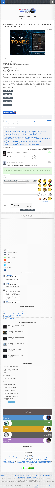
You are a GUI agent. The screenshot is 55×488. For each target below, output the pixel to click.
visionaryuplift (35, 461)
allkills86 (30, 459)
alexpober (12, 462)
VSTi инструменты (11, 249)
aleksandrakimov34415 (32, 462)
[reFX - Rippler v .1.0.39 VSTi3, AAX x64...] (5, 358)
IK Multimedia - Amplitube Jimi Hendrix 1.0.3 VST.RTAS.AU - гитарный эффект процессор (25, 131)
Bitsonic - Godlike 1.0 (10, 398)
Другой (7, 399)
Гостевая (9, 264)
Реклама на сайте (32, 477)
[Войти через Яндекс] (29, 216)
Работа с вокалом (11, 254)
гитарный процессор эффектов (31, 121)
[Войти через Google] (31, 216)
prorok (12, 459)
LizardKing (10, 152)
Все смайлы (45, 201)
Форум (8, 269)
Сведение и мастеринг (20, 22)
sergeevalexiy (28, 464)
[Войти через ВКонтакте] (23, 216)
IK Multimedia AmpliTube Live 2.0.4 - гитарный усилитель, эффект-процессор (22, 133)
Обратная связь (49, 475)
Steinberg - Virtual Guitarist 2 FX (11, 135)
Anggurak (5, 461)
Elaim (19, 121)
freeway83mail (16, 457)
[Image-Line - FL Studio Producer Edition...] (5, 340)
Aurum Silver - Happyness (9, 318)
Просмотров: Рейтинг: (16, 326)
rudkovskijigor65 (45, 457)
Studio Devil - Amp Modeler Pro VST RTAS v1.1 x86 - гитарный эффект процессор (23, 141)
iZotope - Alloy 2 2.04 (10, 377)
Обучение (9, 262)
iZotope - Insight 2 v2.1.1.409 (12, 369)
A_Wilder (23, 461)
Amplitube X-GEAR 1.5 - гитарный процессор (14, 143)
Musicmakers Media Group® (43, 486)
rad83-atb (10, 457)
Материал (25, 152)
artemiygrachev (17, 459)
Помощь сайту (22, 477)
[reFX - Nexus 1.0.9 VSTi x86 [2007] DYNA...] (5, 346)
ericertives (23, 457)
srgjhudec (49, 461)
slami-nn (6, 457)
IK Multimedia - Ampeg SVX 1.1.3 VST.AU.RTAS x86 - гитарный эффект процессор (23, 130)
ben (50, 457)
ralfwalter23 (7, 462)
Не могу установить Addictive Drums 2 (11, 313)
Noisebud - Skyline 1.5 (10, 378)
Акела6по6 (28, 461)
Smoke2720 (35, 464)
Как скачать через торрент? (23, 117)
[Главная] (27, 13)
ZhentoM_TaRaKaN (36, 457)
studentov (18, 461)
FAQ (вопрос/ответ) (36, 117)
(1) (22, 313)
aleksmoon (7, 459)
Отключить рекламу (16, 475)
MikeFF (24, 462)
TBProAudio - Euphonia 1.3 (11, 396)
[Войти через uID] (21, 216)
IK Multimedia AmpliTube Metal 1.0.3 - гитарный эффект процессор (20, 134)
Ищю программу (7, 309)
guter (48, 459)
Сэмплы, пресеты (11, 257)
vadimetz (37, 459)
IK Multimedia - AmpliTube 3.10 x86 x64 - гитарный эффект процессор (21, 137)
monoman (6, 464)
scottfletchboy (18, 462)
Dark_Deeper (22, 464)
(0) (22, 309)
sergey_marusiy (46, 462)
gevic (33, 459)
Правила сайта (46, 117)
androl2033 (28, 457)
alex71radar (15, 464)
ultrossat (40, 464)
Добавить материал (10, 117)
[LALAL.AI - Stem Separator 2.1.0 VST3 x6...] (5, 328)
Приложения (10, 259)
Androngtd (40, 462)
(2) (22, 311)
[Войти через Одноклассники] (34, 216)
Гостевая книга (39, 475)
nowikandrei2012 (42, 461)
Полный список (46, 464)
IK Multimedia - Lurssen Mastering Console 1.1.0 (9, 383)
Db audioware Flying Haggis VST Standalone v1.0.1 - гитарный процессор (21, 144)
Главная (5, 22)
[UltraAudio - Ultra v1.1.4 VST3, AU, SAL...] (5, 352)
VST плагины (11, 22)
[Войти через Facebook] (26, 216)
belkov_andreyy (11, 461)
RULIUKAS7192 (43, 459)
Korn (11, 464)
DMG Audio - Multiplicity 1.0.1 (12, 386)
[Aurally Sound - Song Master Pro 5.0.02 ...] (5, 334)
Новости (9, 267)
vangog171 (24, 459)
